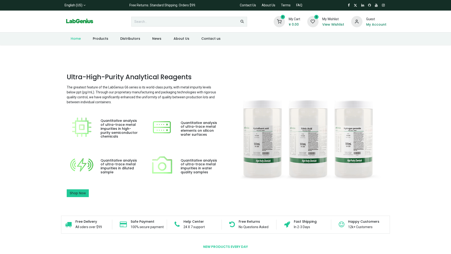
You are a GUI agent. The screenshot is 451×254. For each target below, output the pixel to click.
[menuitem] (76, 38)
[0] (279, 21)
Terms (286, 5)
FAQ (299, 5)
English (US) (73, 5)
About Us (268, 5)
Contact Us (248, 5)
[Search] (242, 21)
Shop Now (78, 193)
